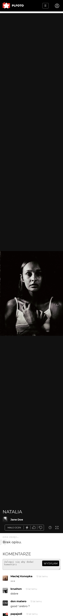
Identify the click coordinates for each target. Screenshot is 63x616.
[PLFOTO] (13, 5)
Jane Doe (16, 519)
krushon (16, 588)
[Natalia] (5, 519)
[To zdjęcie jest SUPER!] (27, 527)
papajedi (16, 613)
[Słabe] (40, 527)
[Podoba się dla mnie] (33, 527)
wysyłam (51, 563)
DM (5, 603)
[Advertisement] (31, 44)
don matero (18, 601)
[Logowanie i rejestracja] (57, 5)
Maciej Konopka (21, 576)
